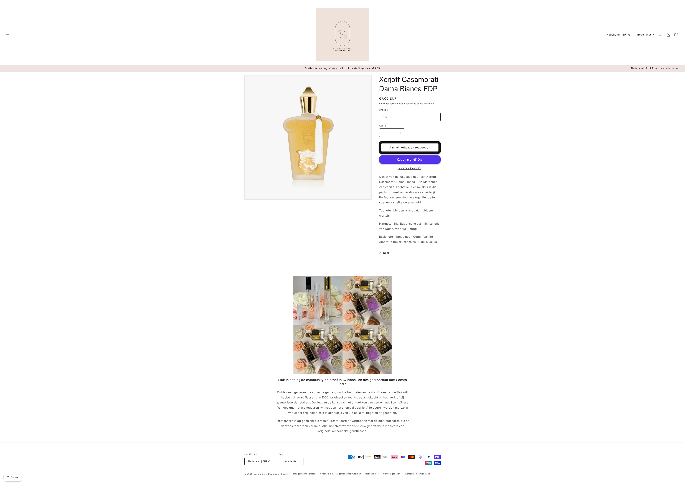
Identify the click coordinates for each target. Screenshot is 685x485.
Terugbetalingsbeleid (304, 474)
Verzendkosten (387, 103)
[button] (7, 35)
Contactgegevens (392, 474)
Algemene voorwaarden (348, 474)
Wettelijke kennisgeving (417, 474)
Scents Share (261, 474)
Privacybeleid (326, 474)
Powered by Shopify (279, 474)
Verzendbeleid (372, 474)
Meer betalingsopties (410, 168)
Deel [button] (386, 252)
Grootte (383, 109)
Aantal (382, 125)
